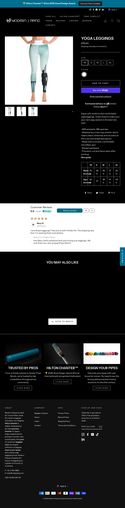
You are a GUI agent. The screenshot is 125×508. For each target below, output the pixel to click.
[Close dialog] (107, 224)
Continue (38, 281)
